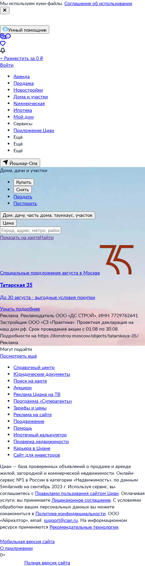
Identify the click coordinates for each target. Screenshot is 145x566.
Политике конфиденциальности (70, 513)
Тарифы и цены (30, 407)
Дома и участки (30, 96)
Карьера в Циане (31, 448)
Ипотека (22, 110)
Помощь (22, 428)
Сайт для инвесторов (36, 455)
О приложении (16, 548)
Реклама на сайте (32, 414)
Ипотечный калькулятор (40, 434)
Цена (8, 223)
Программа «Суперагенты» (42, 401)
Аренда (21, 76)
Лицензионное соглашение (81, 500)
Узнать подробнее (20, 308)
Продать (22, 196)
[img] (117, 272)
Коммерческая (29, 103)
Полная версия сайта (47, 562)
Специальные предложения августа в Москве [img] (50, 272)
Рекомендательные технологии (84, 527)
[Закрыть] (4, 10)
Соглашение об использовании (98, 3)
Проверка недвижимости (41, 441)
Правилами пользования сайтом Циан (77, 493)
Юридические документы (41, 374)
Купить (23, 182)
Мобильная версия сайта (27, 541)
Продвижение (28, 421)
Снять (22, 189)
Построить (25, 203)
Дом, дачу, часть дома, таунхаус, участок (47, 215)
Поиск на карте (30, 380)
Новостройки (28, 90)
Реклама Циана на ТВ (36, 394)
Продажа (23, 83)
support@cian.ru (61, 520)
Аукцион (22, 387)
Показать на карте (20, 237)
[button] (72, 290)
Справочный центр (34, 367)
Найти (47, 237)
